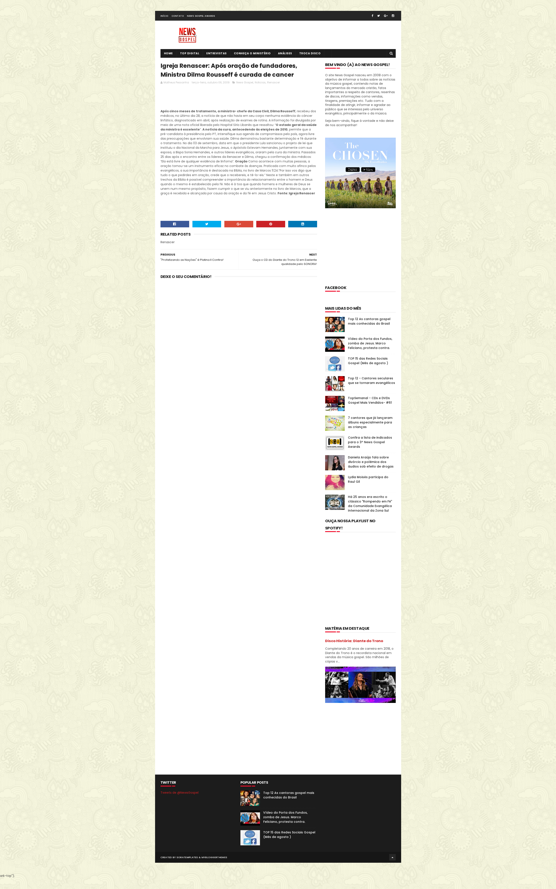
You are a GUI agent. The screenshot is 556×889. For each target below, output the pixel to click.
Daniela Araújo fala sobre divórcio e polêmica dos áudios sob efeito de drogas (371, 462)
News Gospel (244, 82)
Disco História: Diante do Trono (354, 640)
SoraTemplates (187, 857)
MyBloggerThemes (214, 857)
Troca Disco (310, 53)
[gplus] (385, 16)
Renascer (273, 82)
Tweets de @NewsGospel (180, 792)
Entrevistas (216, 53)
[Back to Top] (392, 857)
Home (168, 53)
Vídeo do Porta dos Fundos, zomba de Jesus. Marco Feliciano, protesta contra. (370, 343)
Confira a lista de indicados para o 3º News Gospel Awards (370, 442)
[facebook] (372, 16)
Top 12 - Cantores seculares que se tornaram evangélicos (371, 380)
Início (164, 16)
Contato (178, 16)
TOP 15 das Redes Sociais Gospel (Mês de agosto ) (368, 360)
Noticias (260, 82)
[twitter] (378, 16)
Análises (285, 53)
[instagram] (393, 16)
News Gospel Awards (201, 16)
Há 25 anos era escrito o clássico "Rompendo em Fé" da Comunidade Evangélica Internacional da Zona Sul (370, 504)
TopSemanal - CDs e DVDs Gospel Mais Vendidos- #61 (370, 400)
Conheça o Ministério (252, 53)
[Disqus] (239, 339)
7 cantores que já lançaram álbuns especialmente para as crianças (370, 422)
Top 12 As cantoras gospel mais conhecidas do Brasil (369, 321)
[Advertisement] (240, 98)
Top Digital (189, 53)
